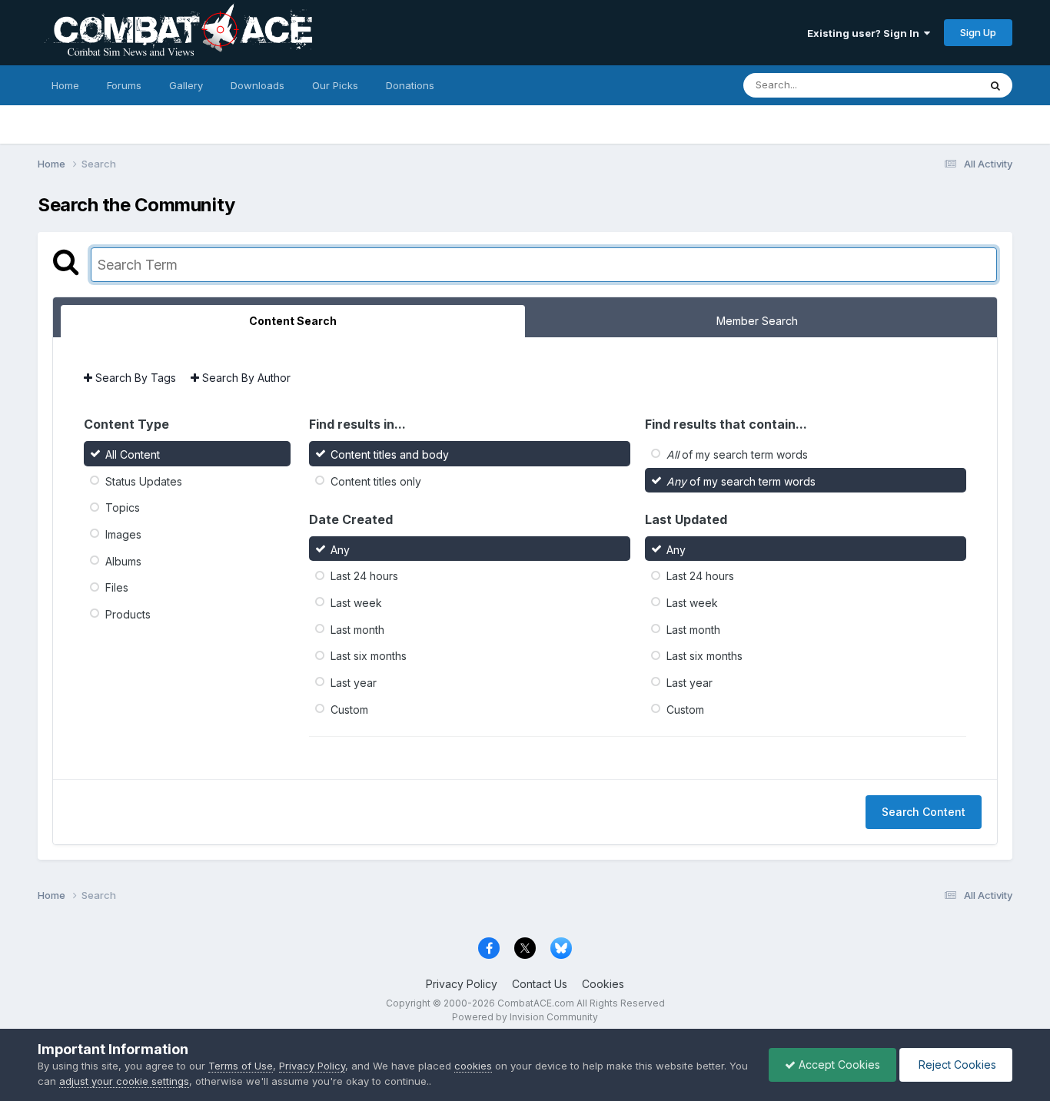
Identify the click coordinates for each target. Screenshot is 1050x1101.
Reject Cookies (955, 1064)
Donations (410, 85)
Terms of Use (240, 1066)
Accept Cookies (838, 1064)
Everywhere (931, 85)
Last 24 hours (364, 575)
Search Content (923, 811)
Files (116, 587)
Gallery (186, 85)
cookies (473, 1066)
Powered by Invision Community (525, 1017)
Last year (354, 682)
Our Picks (335, 85)
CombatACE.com (535, 1003)
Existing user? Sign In (865, 33)
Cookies (603, 983)
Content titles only (376, 480)
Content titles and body (390, 454)
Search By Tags (134, 377)
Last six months (369, 655)
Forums (124, 85)
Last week (356, 602)
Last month (357, 628)
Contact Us (539, 983)
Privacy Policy (461, 983)
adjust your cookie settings (124, 1081)
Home (65, 85)
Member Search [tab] (757, 320)
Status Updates (143, 480)
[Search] (995, 85)
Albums (123, 560)
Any (340, 548)
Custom (349, 708)
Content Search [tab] (293, 320)
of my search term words (737, 454)
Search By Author (245, 377)
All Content (132, 454)
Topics (122, 507)
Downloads (257, 85)
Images (123, 534)
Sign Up (978, 32)
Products (128, 614)
